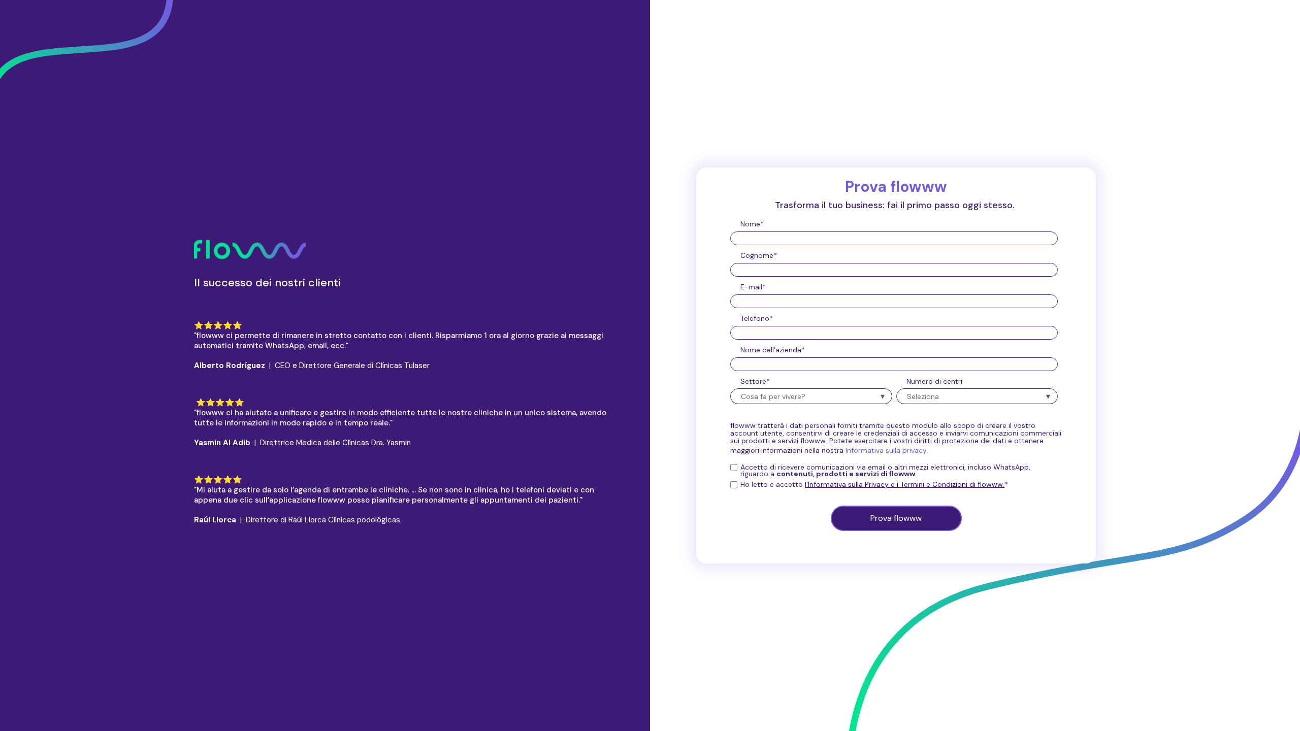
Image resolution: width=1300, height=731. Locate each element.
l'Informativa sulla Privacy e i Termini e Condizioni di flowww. (904, 484)
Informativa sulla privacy (886, 450)
